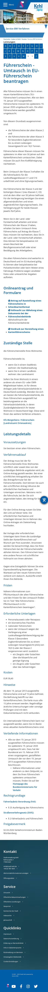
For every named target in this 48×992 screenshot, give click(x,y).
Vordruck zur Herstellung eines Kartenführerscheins (26, 330)
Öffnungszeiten (8, 878)
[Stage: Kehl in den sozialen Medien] (21, 4)
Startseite (6, 39)
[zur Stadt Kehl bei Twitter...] (36, 986)
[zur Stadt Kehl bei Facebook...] (21, 986)
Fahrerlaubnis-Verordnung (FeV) (19, 801)
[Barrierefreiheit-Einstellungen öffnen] (44, 500)
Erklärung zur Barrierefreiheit (13, 943)
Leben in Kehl (16, 39)
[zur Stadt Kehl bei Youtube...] (13, 986)
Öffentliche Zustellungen (12, 902)
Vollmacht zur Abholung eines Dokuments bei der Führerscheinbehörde (25, 313)
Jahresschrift (7, 920)
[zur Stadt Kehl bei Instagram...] (28, 986)
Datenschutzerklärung (11, 938)
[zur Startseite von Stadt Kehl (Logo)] (40, 7)
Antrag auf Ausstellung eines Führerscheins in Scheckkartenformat (24, 303)
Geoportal (6, 906)
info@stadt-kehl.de (10, 866)
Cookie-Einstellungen (10, 961)
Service (24, 39)
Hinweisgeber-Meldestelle (12, 957)
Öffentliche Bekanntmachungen (14, 897)
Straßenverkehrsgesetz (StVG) (18, 812)
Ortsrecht (6, 893)
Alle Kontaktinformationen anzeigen (15, 873)
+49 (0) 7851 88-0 (9, 869)
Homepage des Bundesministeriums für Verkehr (25, 787)
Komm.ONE (15, 976)
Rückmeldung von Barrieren (13, 952)
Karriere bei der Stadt (10, 911)
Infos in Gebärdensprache (12, 948)
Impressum (7, 934)
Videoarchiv (7, 915)
